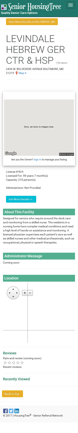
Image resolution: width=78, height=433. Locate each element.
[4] (18, 362)
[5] (22, 362)
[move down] (13, 297)
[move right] (17, 293)
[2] (9, 362)
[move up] (13, 289)
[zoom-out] (30, 293)
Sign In (37, 159)
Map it (22, 73)
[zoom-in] (24, 293)
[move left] (9, 293)
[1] (5, 362)
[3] (14, 362)
